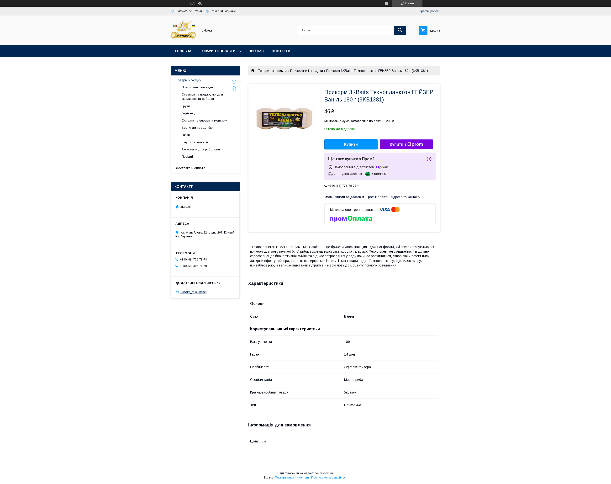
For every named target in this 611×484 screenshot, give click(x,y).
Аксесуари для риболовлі (201, 149)
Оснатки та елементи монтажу (204, 120)
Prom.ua (328, 473)
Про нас (256, 51)
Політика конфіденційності (329, 477)
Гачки (186, 135)
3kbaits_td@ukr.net (193, 292)
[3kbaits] (183, 39)
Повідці (187, 156)
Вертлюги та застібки (197, 127)
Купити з (398, 144)
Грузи (186, 106)
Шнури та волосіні (195, 142)
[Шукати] (400, 30)
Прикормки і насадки (306, 71)
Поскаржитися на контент (292, 477)
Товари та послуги (217, 51)
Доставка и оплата (190, 168)
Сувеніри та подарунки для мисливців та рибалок (202, 97)
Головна (183, 51)
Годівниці (188, 113)
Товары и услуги (188, 80)
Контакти (281, 51)
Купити (351, 144)
